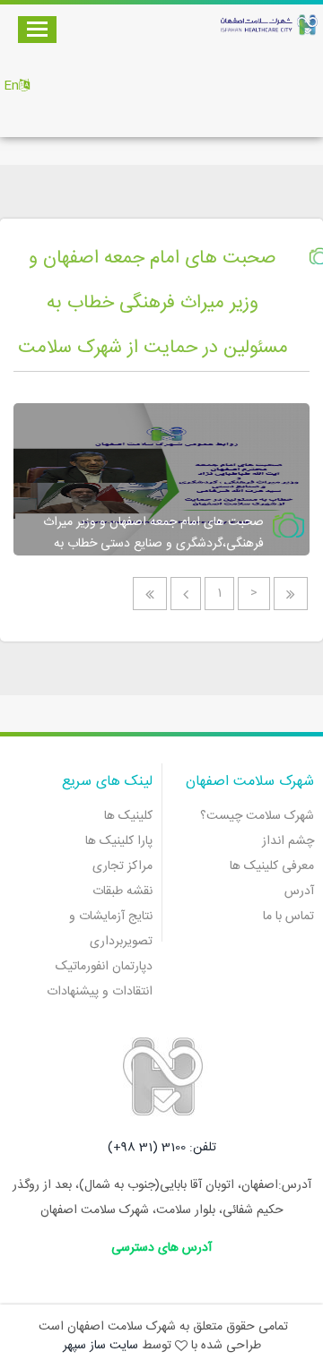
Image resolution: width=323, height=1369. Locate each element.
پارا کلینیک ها (119, 841)
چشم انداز (288, 841)
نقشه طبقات (122, 891)
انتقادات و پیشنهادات (100, 992)
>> (150, 594)
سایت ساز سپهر (100, 1345)
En (11, 86)
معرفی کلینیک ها (272, 866)
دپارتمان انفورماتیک (104, 966)
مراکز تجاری (122, 866)
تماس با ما (288, 916)
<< (291, 594)
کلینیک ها (128, 816)
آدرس (299, 891)
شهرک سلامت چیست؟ (257, 816)
